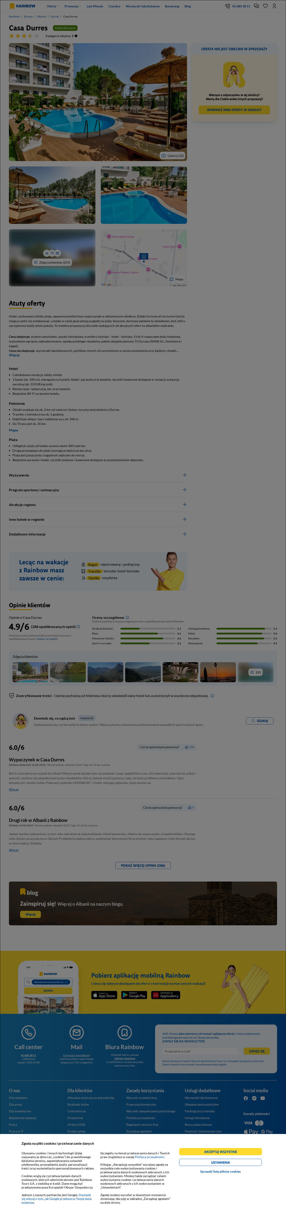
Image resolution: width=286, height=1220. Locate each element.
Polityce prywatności (149, 1157)
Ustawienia (228, 1163)
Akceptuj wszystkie (222, 1152)
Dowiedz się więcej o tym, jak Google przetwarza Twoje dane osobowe (56, 1198)
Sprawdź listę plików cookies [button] (220, 1171)
